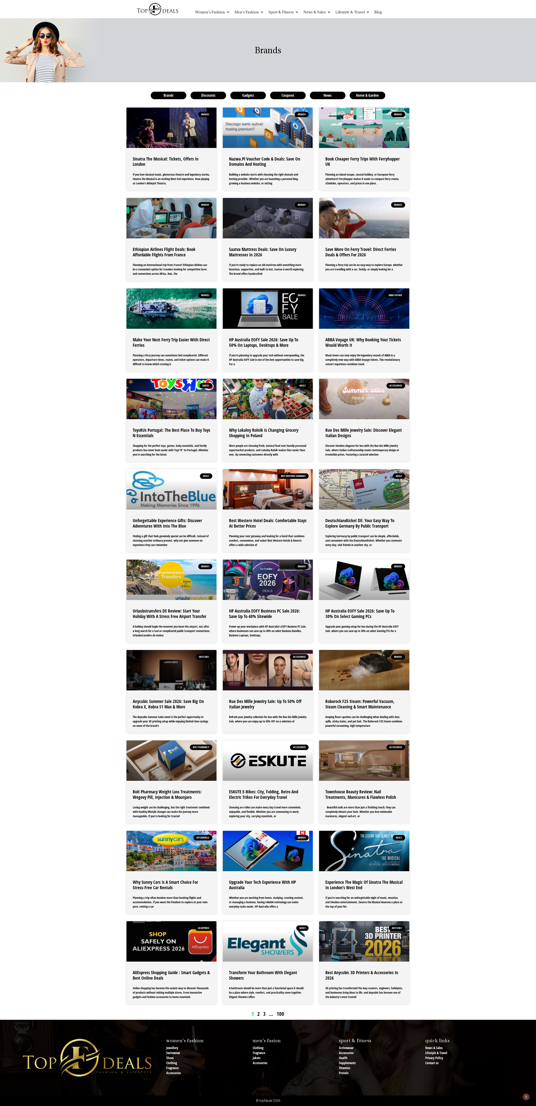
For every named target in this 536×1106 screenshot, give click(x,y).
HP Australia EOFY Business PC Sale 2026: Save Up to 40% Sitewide (264, 613)
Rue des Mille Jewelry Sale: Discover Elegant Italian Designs (363, 432)
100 (280, 1013)
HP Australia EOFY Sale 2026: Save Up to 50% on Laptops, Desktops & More (263, 342)
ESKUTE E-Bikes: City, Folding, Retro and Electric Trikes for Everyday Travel (263, 794)
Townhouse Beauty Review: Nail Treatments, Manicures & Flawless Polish (360, 794)
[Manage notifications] (526, 1096)
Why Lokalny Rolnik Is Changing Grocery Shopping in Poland (263, 432)
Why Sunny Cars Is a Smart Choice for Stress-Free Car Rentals (165, 884)
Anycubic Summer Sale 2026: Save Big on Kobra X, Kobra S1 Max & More (168, 703)
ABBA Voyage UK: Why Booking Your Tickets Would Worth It (363, 342)
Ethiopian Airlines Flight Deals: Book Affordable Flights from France (164, 251)
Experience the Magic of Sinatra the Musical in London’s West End (364, 884)
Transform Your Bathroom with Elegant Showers (263, 975)
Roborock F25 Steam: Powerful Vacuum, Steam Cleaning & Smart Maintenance (359, 703)
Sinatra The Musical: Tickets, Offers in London (165, 161)
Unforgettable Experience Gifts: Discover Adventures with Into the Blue (167, 523)
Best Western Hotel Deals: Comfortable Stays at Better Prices (268, 523)
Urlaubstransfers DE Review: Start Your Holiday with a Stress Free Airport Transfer (169, 613)
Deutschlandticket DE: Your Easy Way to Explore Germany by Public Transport (359, 523)
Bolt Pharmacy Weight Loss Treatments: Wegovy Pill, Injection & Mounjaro (167, 794)
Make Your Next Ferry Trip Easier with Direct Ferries (171, 342)
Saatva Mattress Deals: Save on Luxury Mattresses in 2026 (262, 251)
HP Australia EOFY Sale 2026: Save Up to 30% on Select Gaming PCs (359, 613)
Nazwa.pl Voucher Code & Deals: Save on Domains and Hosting (264, 161)
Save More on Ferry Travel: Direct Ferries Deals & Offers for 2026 (360, 251)
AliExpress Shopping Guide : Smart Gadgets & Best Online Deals (171, 975)
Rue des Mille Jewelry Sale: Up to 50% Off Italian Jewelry (265, 703)
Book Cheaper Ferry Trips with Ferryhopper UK (362, 161)
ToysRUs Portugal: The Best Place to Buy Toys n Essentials (171, 432)
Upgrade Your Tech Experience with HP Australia (262, 884)
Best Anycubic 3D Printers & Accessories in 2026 (361, 975)
